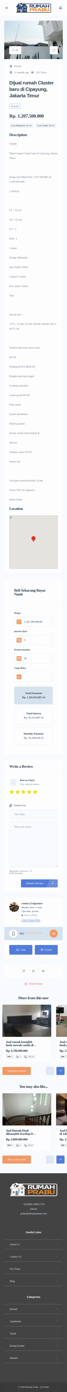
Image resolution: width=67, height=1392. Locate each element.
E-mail (48, 949)
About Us (15, 1244)
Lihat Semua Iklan (30, 920)
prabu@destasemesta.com (33, 1213)
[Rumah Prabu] (33, 8)
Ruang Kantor (17, 1345)
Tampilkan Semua (16, 1070)
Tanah (13, 1333)
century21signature (32, 903)
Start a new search (16, 1159)
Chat (22, 949)
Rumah (13, 1309)
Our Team (15, 1269)
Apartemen (15, 1321)
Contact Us (15, 1256)
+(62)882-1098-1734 (33, 1204)
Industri (14, 1358)
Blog (12, 1281)
